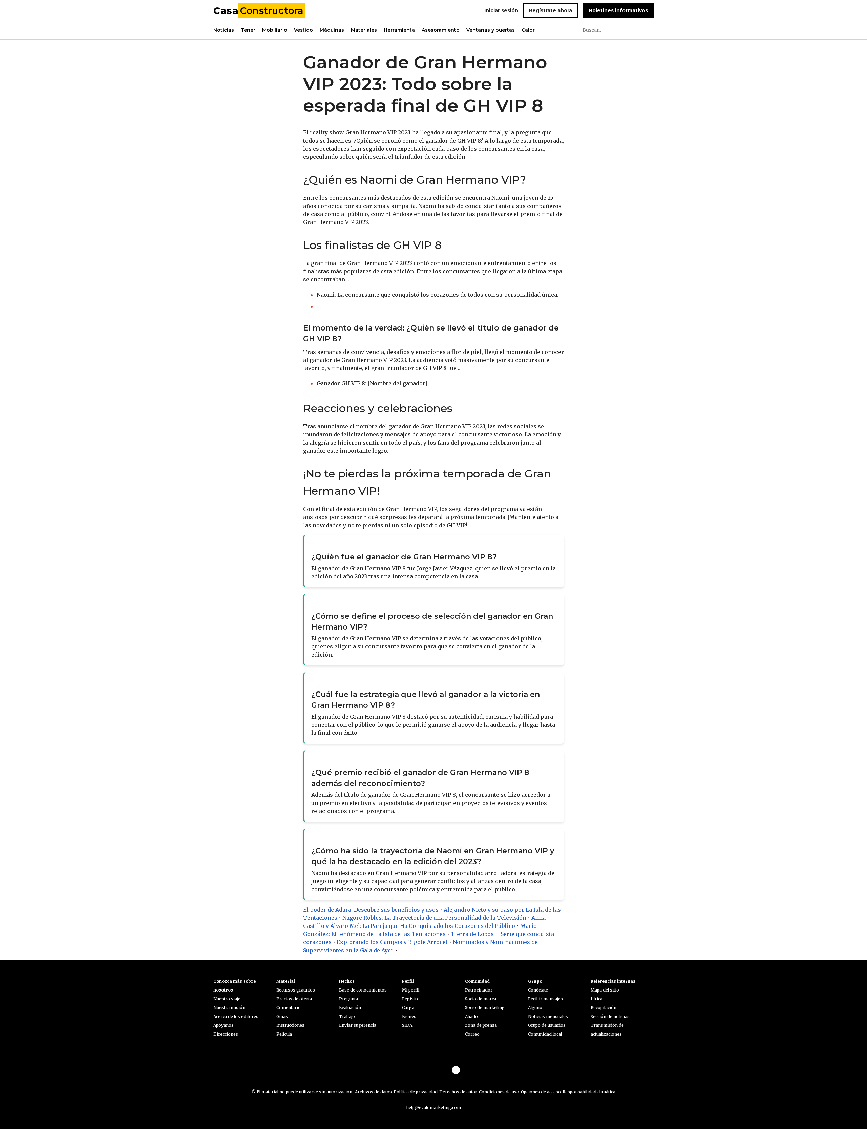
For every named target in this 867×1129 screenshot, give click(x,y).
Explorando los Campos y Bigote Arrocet (392, 942)
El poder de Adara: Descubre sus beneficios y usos (371, 909)
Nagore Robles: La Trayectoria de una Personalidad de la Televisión (434, 917)
